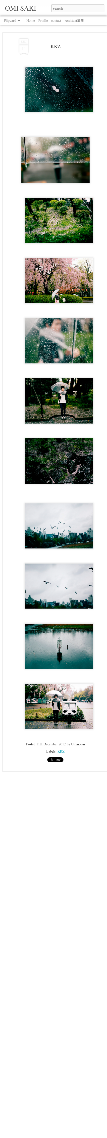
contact (56, 20)
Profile (43, 20)
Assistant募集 (74, 20)
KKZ (55, 46)
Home (30, 20)
